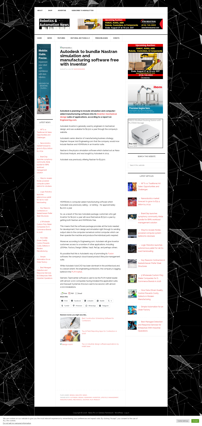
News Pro (92, 413)
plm (91, 400)
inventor (96, 397)
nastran (86, 400)
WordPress (119, 413)
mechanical (77, 400)
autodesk (74, 397)
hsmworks (88, 397)
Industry (78, 395)
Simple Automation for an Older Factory (43, 259)
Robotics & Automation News (54, 24)
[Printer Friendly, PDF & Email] (71, 293)
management (113, 397)
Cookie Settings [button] (183, 421)
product (97, 400)
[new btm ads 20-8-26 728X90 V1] (120, 28)
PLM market (77, 272)
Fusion (111, 253)
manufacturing (66, 400)
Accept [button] (195, 421)
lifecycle (104, 397)
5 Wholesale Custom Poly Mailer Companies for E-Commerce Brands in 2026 (44, 227)
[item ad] (145, 112)
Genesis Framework (105, 413)
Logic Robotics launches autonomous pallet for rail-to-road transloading (44, 197)
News (85, 395)
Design (72, 395)
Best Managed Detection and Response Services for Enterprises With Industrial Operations (44, 273)
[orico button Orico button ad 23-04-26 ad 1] (145, 147)
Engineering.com (68, 120)
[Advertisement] (90, 89)
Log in (126, 413)
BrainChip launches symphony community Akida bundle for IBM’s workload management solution (44, 165)
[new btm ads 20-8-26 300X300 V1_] (145, 78)
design (80, 397)
